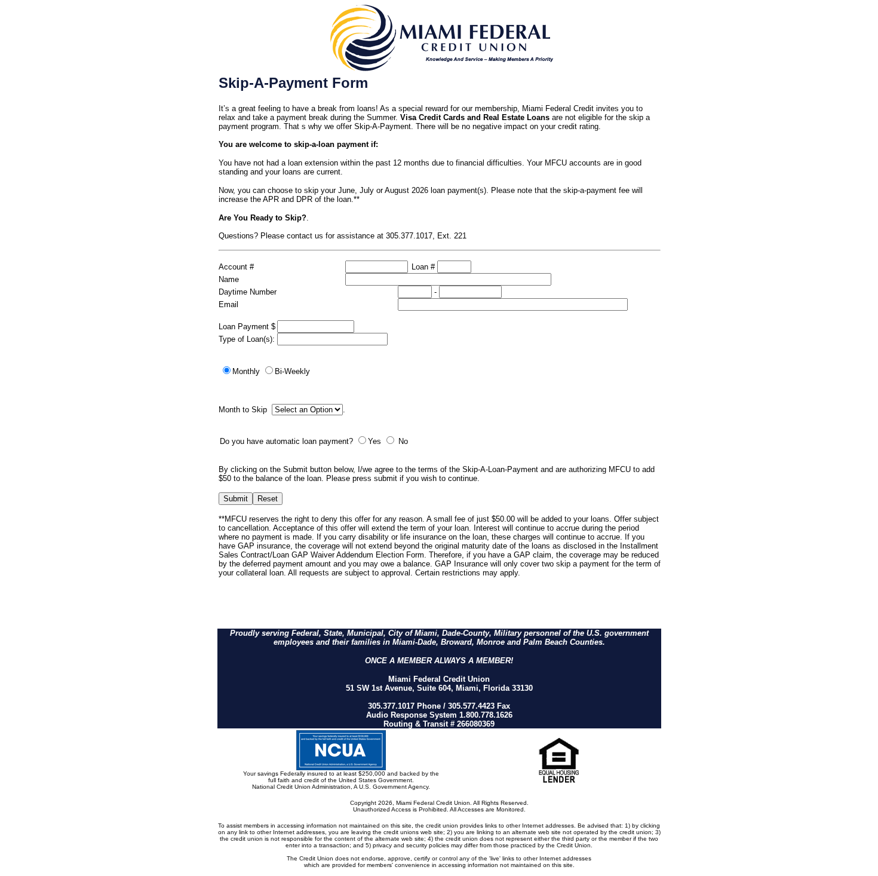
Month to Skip (244, 409)
